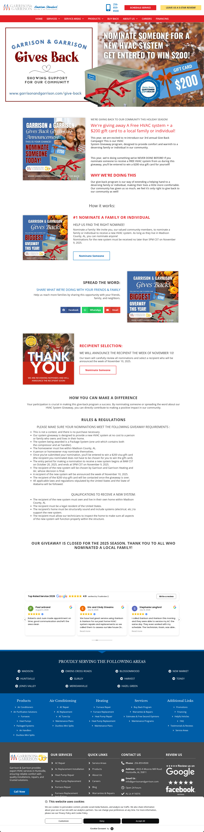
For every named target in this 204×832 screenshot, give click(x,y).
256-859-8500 (116, 8)
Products (94, 18)
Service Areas (72, 18)
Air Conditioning (63, 701)
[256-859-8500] (108, 7)
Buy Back (113, 18)
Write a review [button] (166, 596)
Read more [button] (33, 631)
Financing (162, 18)
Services (141, 701)
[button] (113, 175)
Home (38, 18)
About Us (129, 18)
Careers (147, 18)
